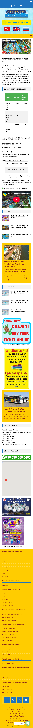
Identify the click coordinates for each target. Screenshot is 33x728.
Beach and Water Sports (9, 637)
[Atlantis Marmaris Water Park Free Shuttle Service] (16, 399)
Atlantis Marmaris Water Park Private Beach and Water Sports (14, 264)
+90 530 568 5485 (11, 440)
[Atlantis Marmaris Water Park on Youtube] (21, 6)
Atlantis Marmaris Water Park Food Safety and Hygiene (19, 310)
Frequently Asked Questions (10, 631)
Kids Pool (4, 597)
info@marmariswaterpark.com (17, 444)
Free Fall (4, 568)
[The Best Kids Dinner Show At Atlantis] (5, 218)
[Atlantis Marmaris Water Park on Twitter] (18, 6)
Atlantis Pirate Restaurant (9, 620)
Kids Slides (5, 599)
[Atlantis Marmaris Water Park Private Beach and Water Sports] (16, 252)
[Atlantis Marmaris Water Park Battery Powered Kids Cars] (5, 227)
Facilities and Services (8, 634)
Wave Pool (5, 585)
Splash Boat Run (6, 556)
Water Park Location (8, 692)
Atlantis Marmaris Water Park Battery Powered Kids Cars (19, 226)
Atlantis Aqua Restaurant (9, 617)
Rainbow (4, 559)
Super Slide (5, 570)
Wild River (5, 576)
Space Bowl (5, 573)
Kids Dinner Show (7, 594)
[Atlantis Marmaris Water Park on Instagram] (14, 6)
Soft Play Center (7, 602)
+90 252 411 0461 (10, 436)
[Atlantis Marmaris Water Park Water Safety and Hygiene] (5, 302)
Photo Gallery (6, 649)
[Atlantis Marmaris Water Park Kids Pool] (5, 236)
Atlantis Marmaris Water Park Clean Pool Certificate (19, 292)
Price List (4, 675)
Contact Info (5, 686)
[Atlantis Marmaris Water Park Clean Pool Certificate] (5, 293)
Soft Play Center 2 (7, 605)
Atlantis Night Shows (8, 663)
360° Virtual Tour (7, 655)
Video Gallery (6, 652)
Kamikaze (4, 562)
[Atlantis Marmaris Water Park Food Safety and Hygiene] (5, 312)
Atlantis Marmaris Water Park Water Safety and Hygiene (19, 301)
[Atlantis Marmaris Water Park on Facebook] (11, 6)
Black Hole (5, 565)
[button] (30, 1)
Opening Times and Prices (9, 672)
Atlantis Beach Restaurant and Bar (12, 614)
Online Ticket (5, 678)
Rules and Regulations (8, 628)
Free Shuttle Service (7, 640)
